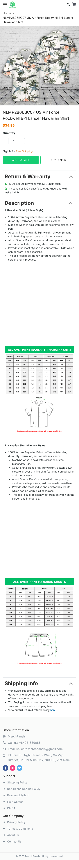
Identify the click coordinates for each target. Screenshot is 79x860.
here (53, 710)
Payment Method (17, 795)
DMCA (10, 808)
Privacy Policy (15, 822)
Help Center (14, 802)
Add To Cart (20, 159)
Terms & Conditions (19, 828)
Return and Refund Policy (23, 789)
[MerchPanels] (12, 4)
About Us (12, 835)
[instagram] (12, 768)
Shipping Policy (16, 782)
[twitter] (19, 768)
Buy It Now (58, 160)
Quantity (9, 133)
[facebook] (5, 768)
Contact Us (13, 841)
